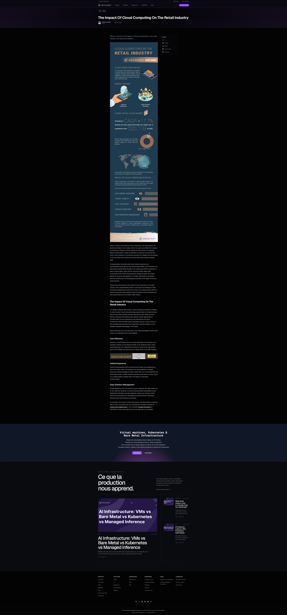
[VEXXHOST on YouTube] (148, 601)
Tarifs (152, 5)
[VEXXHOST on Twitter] (139, 601)
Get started (137, 453)
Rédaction (147, 585)
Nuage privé (116, 585)
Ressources (135, 5)
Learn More (149, 453)
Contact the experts (144, 407)
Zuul (99, 590)
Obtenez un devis (180, 582)
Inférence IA (101, 595)
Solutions (125, 5)
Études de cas (132, 579)
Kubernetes (101, 579)
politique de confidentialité (166, 579)
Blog (104, 11)
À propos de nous (149, 579)
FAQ (130, 585)
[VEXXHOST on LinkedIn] (145, 601)
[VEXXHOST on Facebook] (142, 601)
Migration (116, 590)
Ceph (99, 585)
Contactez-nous (184, 5)
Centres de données (149, 582)
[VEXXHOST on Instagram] (151, 601)
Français (177, 1)
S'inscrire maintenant (181, 579)
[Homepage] (104, 5)
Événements (179, 585)
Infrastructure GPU (102, 593)
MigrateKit (100, 587)
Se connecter (186, 1)
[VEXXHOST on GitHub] (136, 601)
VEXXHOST (144, 5)
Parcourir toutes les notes (162, 489)
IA (114, 582)
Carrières (147, 587)
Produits (117, 5)
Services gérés (117, 587)
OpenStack (100, 582)
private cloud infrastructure (118, 407)
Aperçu (115, 579)
